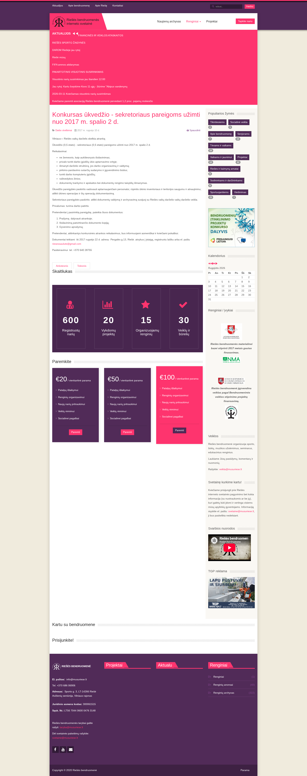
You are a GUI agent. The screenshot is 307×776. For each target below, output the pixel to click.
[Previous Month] (212, 263)
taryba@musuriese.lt (71, 727)
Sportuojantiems (219, 192)
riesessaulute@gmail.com (66, 243)
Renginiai (192, 21)
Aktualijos (57, 5)
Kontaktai (117, 5)
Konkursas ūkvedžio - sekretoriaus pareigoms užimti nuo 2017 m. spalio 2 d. (126, 118)
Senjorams (243, 133)
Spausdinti (195, 130)
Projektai (211, 21)
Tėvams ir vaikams (220, 145)
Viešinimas (240, 192)
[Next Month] (216, 263)
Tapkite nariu (245, 21)
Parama (245, 770)
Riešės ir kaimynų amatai (224, 168)
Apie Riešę (101, 5)
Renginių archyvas (223, 692)
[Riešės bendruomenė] (75, 21)
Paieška (249, 6)
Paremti (75, 432)
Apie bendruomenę (79, 5)
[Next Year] (214, 263)
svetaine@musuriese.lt (241, 511)
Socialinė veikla (238, 122)
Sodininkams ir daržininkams (226, 180)
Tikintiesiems (217, 122)
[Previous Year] (209, 263)
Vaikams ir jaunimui (221, 157)
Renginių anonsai (223, 684)
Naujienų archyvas (169, 21)
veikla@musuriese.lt (230, 469)
